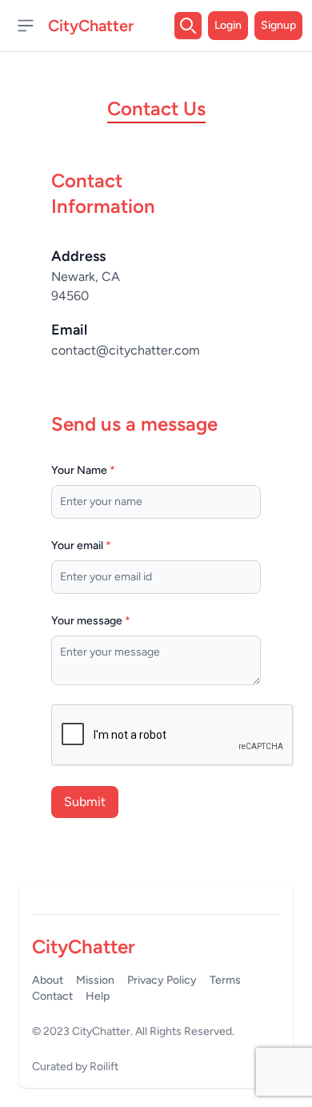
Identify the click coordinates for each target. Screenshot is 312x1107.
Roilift (104, 1066)
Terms (225, 980)
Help (98, 996)
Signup (278, 25)
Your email (81, 545)
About (47, 980)
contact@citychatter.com (125, 350)
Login (228, 25)
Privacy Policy (162, 980)
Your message (90, 621)
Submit (85, 801)
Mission (95, 980)
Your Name (83, 470)
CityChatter (101, 1031)
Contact (52, 996)
